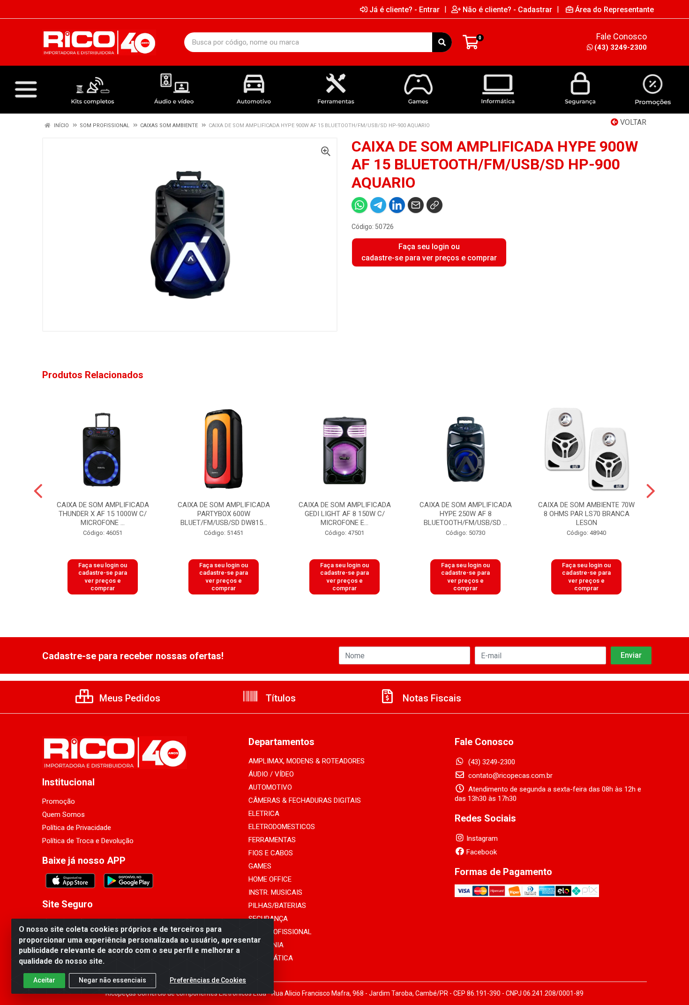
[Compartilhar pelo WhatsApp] (359, 205)
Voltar (632, 122)
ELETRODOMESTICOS (281, 826)
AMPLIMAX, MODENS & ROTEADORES (306, 761)
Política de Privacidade (76, 827)
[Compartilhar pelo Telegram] (378, 205)
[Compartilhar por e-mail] (416, 205)
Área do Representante (614, 9)
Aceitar (44, 980)
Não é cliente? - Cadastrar (507, 9)
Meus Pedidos (128, 698)
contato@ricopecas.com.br (509, 775)
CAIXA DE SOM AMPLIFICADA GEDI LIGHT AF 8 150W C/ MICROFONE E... (345, 514)
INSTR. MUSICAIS (275, 892)
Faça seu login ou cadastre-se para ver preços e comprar (429, 252)
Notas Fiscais (430, 698)
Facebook (481, 852)
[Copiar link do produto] (434, 205)
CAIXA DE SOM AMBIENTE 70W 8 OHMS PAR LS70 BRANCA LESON (586, 514)
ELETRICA (263, 813)
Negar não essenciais (112, 980)
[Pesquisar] (442, 42)
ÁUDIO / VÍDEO (271, 774)
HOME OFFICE (270, 879)
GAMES (259, 866)
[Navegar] (38, 491)
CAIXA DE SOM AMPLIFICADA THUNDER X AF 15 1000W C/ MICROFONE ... (103, 514)
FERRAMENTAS (272, 840)
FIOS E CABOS (270, 853)
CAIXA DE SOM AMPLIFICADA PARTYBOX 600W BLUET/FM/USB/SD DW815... (224, 514)
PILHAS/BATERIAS (277, 905)
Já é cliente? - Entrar (404, 9)
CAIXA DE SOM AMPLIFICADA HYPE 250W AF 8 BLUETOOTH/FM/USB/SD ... (465, 514)
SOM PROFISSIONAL (280, 932)
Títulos (279, 698)
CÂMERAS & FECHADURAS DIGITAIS (304, 800)
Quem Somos (63, 814)
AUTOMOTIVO (270, 787)
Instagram (482, 838)
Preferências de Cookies (208, 980)
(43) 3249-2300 (620, 47)
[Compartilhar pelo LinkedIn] (397, 205)
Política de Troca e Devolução (88, 841)
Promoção (58, 801)
